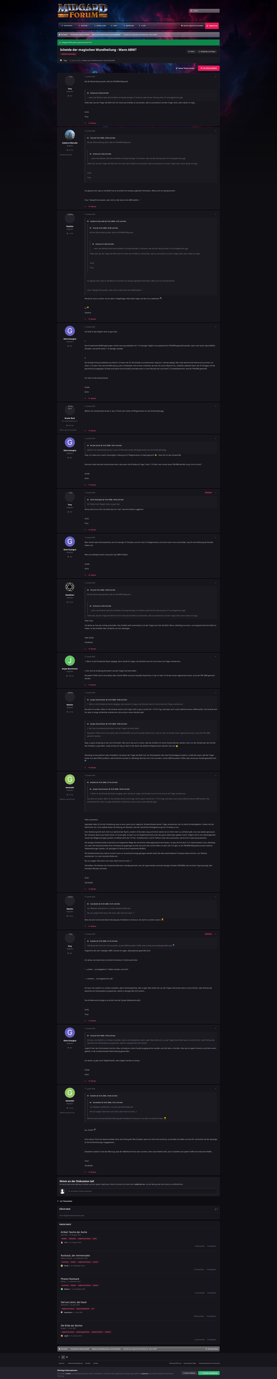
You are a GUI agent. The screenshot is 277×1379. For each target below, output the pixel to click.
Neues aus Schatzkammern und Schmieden (99, 60)
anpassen (144, 1374)
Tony (65, 60)
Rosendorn (65, 1305)
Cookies (95, 1363)
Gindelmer (69, 595)
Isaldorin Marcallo (70, 143)
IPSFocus (178, 1363)
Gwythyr (69, 226)
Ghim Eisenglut (70, 339)
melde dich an (139, 1184)
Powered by (209, 1363)
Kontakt (87, 1363)
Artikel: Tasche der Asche (74, 1232)
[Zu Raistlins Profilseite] (70, 697)
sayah (66, 1336)
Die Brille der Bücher (72, 1325)
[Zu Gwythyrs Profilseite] (70, 218)
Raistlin (70, 705)
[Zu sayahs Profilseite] (62, 1336)
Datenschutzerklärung (75, 1363)
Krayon (63, 1328)
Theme (171, 1363)
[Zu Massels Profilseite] (62, 1289)
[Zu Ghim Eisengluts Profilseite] (70, 331)
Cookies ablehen (189, 1373)
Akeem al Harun (66, 1258)
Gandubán (70, 787)
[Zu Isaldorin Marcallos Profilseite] (70, 135)
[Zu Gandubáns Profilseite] (70, 779)
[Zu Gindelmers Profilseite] (70, 587)
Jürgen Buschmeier (70, 669)
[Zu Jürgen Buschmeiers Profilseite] (70, 661)
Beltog (63, 1281)
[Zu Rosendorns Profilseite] (62, 1312)
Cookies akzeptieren (210, 1373)
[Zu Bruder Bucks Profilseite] (70, 410)
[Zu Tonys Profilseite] (61, 60)
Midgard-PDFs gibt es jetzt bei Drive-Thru (77, 42)
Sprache (61, 1363)
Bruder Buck (70, 418)
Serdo (66, 1266)
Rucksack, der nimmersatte (75, 1255)
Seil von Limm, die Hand (73, 1302)
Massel (66, 1289)
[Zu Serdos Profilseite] (62, 1266)
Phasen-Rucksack (70, 1278)
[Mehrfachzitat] (85, 123)
